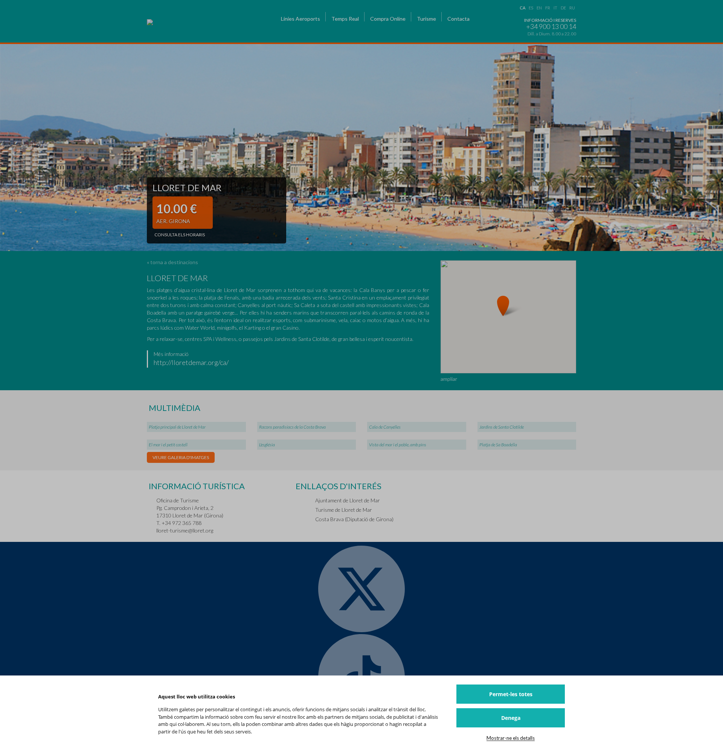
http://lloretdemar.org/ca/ (191, 362)
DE (563, 7)
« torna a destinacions (172, 262)
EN (539, 7)
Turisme (426, 18)
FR (547, 7)
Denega (510, 717)
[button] (508, 305)
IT (555, 7)
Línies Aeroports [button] (300, 18)
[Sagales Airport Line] (196, 22)
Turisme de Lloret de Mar (343, 510)
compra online (388, 18)
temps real (345, 18)
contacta (458, 18)
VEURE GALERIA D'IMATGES (181, 457)
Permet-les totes (510, 694)
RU (572, 7)
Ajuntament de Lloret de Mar (347, 500)
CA (522, 7)
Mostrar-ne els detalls (511, 738)
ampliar (449, 379)
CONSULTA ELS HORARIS (179, 234)
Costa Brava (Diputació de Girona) (354, 519)
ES (531, 7)
